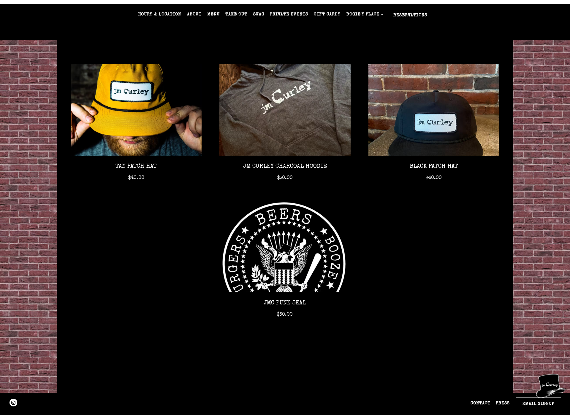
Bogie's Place (363, 14)
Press (503, 403)
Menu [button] (213, 14)
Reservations (410, 15)
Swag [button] (259, 14)
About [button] (194, 14)
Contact (480, 403)
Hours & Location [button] (159, 14)
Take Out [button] (236, 14)
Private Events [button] (289, 14)
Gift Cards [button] (327, 14)
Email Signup (538, 404)
